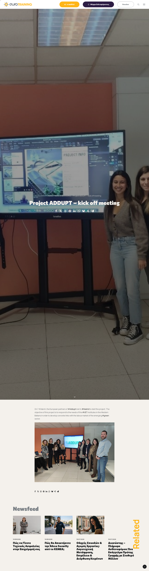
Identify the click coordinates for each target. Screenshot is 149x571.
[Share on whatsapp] (79, 211)
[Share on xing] (88, 211)
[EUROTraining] (18, 4)
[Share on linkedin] (74, 211)
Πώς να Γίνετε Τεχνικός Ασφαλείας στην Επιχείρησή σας (26, 546)
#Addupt (72, 409)
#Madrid (85, 409)
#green (105, 415)
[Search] (137, 4)
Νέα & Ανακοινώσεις (63, 196)
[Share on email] (93, 211)
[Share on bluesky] (83, 211)
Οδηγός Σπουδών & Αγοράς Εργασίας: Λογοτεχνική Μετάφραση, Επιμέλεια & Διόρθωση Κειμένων (89, 550)
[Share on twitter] (60, 211)
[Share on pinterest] (70, 211)
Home (50, 196)
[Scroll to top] (145, 566)
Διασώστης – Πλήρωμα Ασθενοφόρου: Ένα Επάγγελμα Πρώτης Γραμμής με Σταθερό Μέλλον (121, 550)
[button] (27, 525)
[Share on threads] (65, 211)
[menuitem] (70, 4)
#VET (84, 412)
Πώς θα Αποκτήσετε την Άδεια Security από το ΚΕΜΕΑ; (58, 546)
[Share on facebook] (56, 211)
